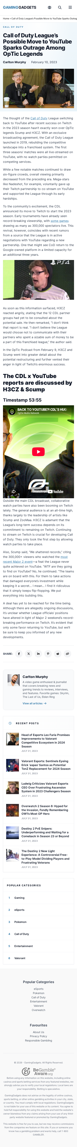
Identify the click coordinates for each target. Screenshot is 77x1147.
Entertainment (38, 1001)
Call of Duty (13, 27)
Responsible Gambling (38, 1040)
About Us (38, 1032)
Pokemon (38, 993)
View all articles (33, 703)
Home (6, 18)
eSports (38, 988)
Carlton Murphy (14, 62)
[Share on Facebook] (19, 653)
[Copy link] (67, 653)
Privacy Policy (38, 1036)
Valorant (39, 1005)
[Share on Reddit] (57, 653)
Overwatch (38, 1010)
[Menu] (70, 7)
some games (60, 221)
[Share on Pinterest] (48, 653)
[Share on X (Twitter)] (28, 653)
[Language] (49, 7)
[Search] (60, 7)
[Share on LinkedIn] (38, 653)
